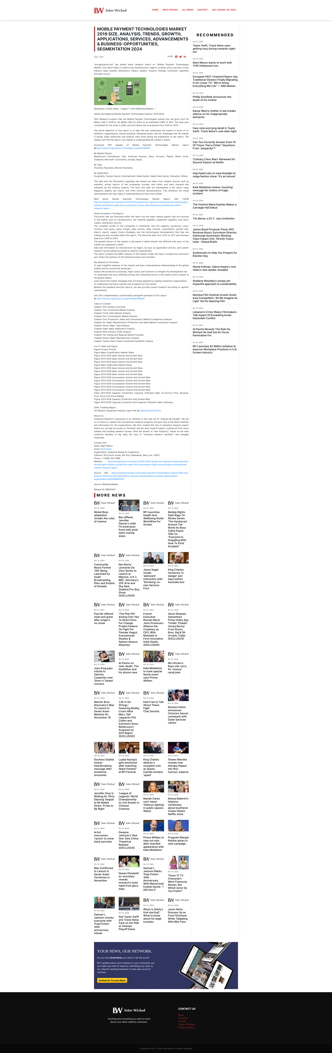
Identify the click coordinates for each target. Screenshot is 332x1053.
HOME (155, 9)
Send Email (106, 449)
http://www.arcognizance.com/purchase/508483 (120, 298)
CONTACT (202, 9)
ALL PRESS (187, 9)
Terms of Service (186, 1024)
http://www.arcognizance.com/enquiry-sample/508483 (123, 148)
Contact (182, 1021)
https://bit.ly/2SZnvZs (150, 410)
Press (181, 1015)
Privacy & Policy (186, 1027)
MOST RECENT (170, 9)
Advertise (183, 1018)
